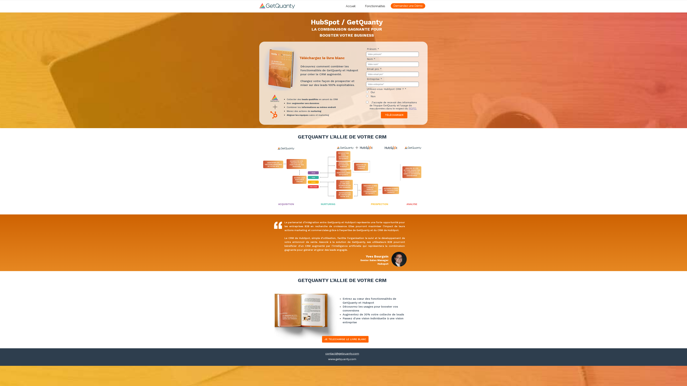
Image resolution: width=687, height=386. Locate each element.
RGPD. (413, 108)
